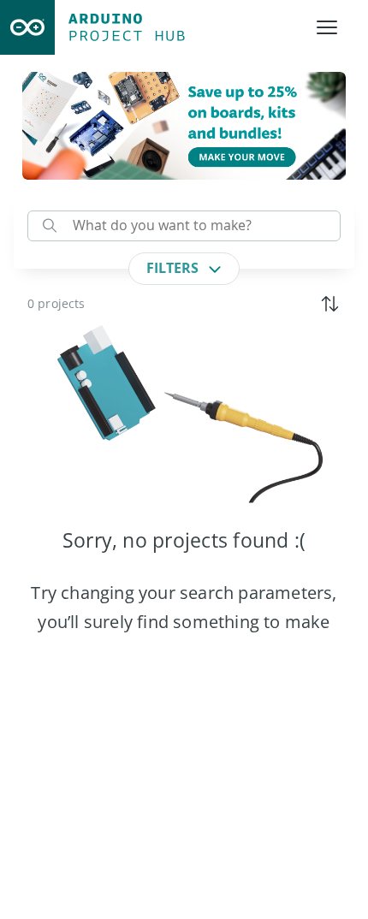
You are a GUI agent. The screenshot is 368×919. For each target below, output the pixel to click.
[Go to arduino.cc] (27, 27)
